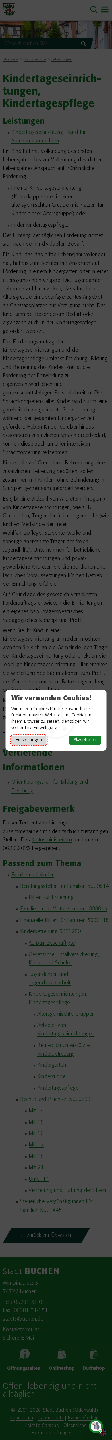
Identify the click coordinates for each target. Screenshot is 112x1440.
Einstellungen (29, 740)
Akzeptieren (85, 740)
